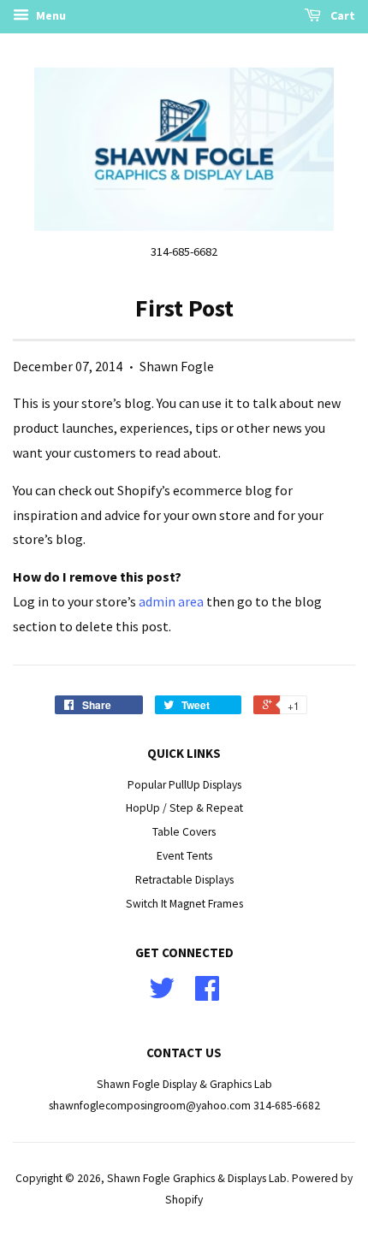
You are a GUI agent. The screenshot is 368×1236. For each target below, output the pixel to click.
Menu (49, 15)
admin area (171, 601)
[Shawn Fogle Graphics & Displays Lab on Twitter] (162, 994)
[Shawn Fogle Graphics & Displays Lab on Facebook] (207, 994)
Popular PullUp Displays (184, 785)
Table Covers (184, 832)
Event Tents (184, 856)
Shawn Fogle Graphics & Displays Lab (197, 1178)
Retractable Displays (184, 879)
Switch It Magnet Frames (184, 903)
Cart (341, 15)
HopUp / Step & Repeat (184, 808)
